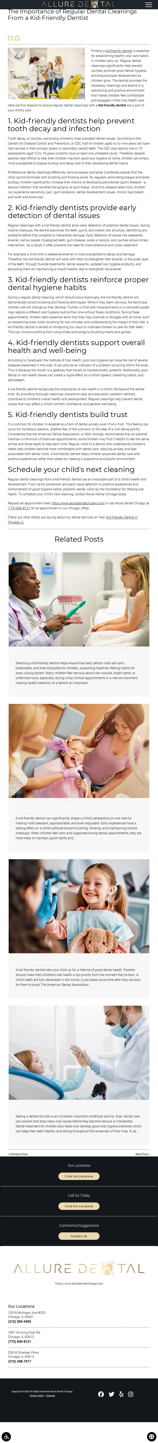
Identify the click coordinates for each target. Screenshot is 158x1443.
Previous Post (19, 1154)
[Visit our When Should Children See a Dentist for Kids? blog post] (79, 1053)
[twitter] (111, 1395)
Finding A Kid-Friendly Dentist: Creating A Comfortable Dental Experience (70, 809)
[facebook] (101, 1395)
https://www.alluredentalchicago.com (78, 503)
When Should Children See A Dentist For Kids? (56, 1109)
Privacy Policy (37, 1395)
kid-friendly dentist (119, 51)
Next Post (142, 1154)
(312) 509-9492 (19, 1322)
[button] (6, 1436)
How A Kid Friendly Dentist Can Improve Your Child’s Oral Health (71, 962)
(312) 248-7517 (19, 1361)
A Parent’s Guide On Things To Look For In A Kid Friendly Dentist (71, 655)
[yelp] (121, 1395)
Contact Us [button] (79, 1236)
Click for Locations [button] (79, 1176)
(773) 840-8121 (19, 508)
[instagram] (130, 1395)
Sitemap (50, 1395)
